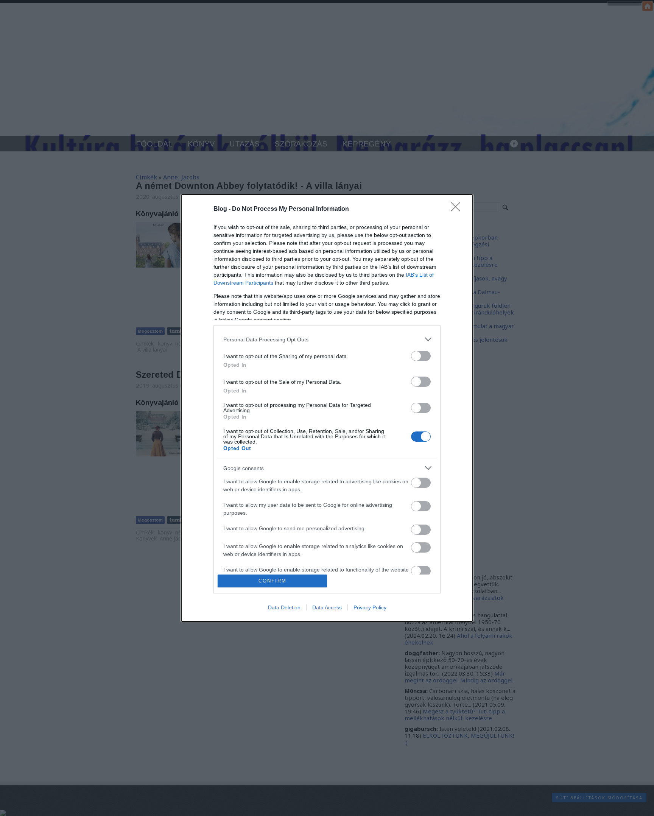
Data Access (327, 607)
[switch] (421, 356)
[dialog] (327, 408)
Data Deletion (284, 607)
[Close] (458, 209)
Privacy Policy (369, 607)
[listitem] (327, 339)
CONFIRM (272, 581)
